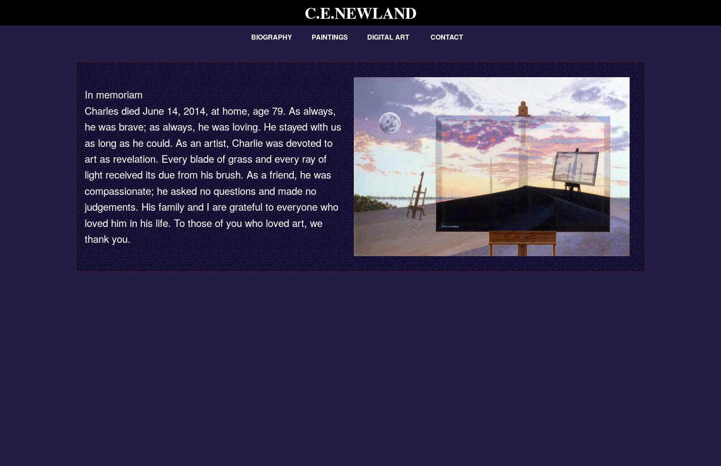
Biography (271, 37)
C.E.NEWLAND (360, 12)
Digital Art (388, 37)
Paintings (330, 37)
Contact (447, 37)
